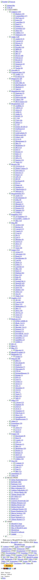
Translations (18, 563)
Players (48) (19, 56)
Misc (19, 557)
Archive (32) (19, 225)
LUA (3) (18, 139)
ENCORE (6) (20, 83)
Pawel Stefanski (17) (18, 517)
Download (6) (20, 363)
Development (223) (17, 104)
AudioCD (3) (19, 39)
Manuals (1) (19, 204)
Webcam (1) (19, 191)
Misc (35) (18, 269)
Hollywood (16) (20, 135)
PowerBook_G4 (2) (21, 333)
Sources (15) (19, 160)
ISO (4, 557)
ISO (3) (13, 344)
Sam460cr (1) (19, 338)
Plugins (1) (19, 450)
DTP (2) (18, 407)
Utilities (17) (19, 33)
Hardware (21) (16, 319)
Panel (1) (18, 24)
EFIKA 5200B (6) (21, 321)
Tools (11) (18, 162)
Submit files (11, 5)
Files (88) (14, 223)
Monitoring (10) (20, 448)
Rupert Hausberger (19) (19, 511)
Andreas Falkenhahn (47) (19, 490)
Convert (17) (19, 229)
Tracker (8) (19, 68)
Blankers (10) (19, 14)
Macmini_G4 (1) (20, 327)
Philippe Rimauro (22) (18, 503)
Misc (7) (18, 308)
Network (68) (15, 358)
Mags (12, 557)
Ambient (6, 547)
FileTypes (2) (19, 18)
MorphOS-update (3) (18, 352)
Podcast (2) (19, 58)
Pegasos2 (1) (19, 331)
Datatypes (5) (19, 93)
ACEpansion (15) (21, 216)
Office (30, 559)
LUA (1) (18, 430)
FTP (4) (17, 371)
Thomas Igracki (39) (18, 494)
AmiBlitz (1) (19, 106)
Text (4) (18, 294)
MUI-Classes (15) (21, 101)
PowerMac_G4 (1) (21, 335)
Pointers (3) (19, 26)
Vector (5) (18, 317)
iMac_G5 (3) (19, 325)
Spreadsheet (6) (20, 417)
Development (21, 551)
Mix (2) (17, 53)
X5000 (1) (18, 212)
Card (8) (18, 260)
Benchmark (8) (20, 436)
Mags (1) (14, 346)
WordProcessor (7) (21, 419)
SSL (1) (17, 386)
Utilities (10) (19, 459)
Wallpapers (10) (20, 35)
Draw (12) (18, 304)
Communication (6, 549)
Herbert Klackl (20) (17, 507)
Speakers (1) (19, 187)
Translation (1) (20, 457)
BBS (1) (18, 361)
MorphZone (15, 530)
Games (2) (18, 202)
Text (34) (14, 461)
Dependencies (6, 551)
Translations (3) (16, 473)
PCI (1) (17, 183)
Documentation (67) (17, 193)
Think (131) (19, 296)
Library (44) (19, 137)
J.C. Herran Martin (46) (19, 492)
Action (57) (19, 252)
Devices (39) (15, 164)
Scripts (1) (18, 356)
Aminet (13, 534)
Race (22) (18, 275)
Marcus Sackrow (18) (18, 513)
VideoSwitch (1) (20, 189)
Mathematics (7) (20, 306)
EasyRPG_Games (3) (22, 218)
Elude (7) (18, 81)
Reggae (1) (19, 152)
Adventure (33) (20, 254)
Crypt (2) (18, 233)
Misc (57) (14, 348)
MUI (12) (18, 147)
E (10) (17, 124)
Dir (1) (17, 235)
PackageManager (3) (22, 373)
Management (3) (20, 141)
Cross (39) (18, 120)
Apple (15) (19, 196)
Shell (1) (18, 432)
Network (20, 559)
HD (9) (17, 179)
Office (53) (15, 400)
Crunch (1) (19, 231)
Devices (34, 551)
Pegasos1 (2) (19, 329)
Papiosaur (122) (16, 484)
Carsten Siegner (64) (18, 486)
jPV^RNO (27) (16, 496)
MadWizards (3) (20, 85)
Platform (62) (19, 273)
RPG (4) (18, 279)
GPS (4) (18, 177)
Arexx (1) (18, 427)
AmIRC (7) (19, 74)
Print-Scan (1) (20, 413)
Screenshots (14, 561)
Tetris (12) (18, 292)
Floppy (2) (18, 175)
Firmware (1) (19, 444)
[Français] (11, 2)
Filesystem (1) (20, 170)
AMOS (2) (19, 108)
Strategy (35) (19, 290)
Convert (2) (19, 41)
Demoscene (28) (16, 78)
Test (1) (17, 392)
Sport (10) (18, 287)
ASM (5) (18, 112)
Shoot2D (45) (19, 283)
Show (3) (18, 244)
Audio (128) (15, 37)
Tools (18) (18, 248)
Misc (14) (18, 221)
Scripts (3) (14, 425)
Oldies (3, 561)
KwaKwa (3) (19, 76)
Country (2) (19, 440)
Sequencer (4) (20, 64)
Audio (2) (18, 114)
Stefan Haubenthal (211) (19, 480)
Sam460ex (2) (20, 340)
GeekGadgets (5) (21, 133)
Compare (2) (19, 463)
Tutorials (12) (19, 210)
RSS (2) (18, 377)
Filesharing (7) (20, 367)
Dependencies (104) (17, 91)
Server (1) (18, 384)
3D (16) (18, 300)
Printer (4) (18, 185)
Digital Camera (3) (21, 168)
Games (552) (15, 250)
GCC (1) (18, 131)
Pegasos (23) (19, 208)
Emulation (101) (16, 214)
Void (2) (18, 89)
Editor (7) (18, 264)
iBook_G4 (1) (20, 323)
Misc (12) (18, 51)
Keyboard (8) (19, 181)
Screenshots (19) (16, 423)
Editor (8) (18, 45)
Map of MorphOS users (19, 528)
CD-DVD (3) (19, 166)
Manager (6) (19, 239)
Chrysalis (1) (15, 70)
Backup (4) (19, 227)
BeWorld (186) (16, 482)
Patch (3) (18, 271)
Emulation (24, 553)
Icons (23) (18, 20)
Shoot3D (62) (19, 285)
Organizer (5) (19, 411)
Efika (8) (18, 200)
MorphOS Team (16, 524)
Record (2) (18, 60)
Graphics (19, 555)
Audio (17, 547)
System (34, 561)
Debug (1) (18, 122)
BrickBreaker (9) (21, 258)
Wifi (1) (17, 398)
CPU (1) (18, 442)
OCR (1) (18, 409)
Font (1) (18, 469)
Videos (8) (14, 475)
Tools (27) (18, 315)
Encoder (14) (19, 47)
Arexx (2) (18, 110)
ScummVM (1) (20, 281)
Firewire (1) (19, 173)
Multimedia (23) (16, 354)
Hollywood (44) (20, 97)
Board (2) (18, 256)
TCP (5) (18, 390)
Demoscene (21, 549)
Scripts (25, 561)
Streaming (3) (19, 388)
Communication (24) (18, 72)
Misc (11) (18, 471)
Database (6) (19, 404)
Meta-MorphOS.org (17, 526)
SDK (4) (18, 156)
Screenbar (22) (20, 28)
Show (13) (18, 415)
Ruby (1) (18, 154)
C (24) (17, 118)
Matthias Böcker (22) (18, 505)
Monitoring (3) (20, 145)
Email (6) (18, 365)
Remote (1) (19, 375)
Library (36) (19, 99)
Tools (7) (18, 66)
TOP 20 (9, 7)
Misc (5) (18, 143)
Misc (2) (18, 446)
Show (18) (18, 310)
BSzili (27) (14, 498)
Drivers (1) (19, 43)
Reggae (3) (19, 452)
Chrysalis (28, 547)
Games (8, 555)
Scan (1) (18, 379)
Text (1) (18, 246)
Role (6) (18, 277)
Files (35, 553)
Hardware (31, 555)
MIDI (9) (18, 49)
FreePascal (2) (20, 129)
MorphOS (14, 542)
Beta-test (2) (19, 350)
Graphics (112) (16, 298)
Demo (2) (18, 262)
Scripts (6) (18, 62)
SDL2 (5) (18, 158)
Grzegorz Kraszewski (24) (20, 501)
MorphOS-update (32, 557)
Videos (28, 563)
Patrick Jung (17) (16, 515)
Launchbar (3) (20, 22)
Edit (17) (18, 467)
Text (7, 563)
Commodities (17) (21, 16)
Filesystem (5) (20, 369)
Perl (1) (17, 150)
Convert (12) (19, 402)
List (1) (17, 237)
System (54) (15, 434)
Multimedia (8, 559)
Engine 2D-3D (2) (21, 127)
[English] (4, 2)
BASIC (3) (19, 116)
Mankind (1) (19, 87)
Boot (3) (18, 438)
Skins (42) (18, 30)
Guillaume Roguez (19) (19, 509)
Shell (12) (18, 455)
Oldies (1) (14, 421)
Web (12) (18, 396)
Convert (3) (19, 465)
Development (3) (21, 198)
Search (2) (18, 241)
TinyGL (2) (19, 313)
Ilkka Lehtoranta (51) (18, 488)
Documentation (11, 553)
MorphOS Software (17, 532)
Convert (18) (19, 302)
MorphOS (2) (19, 206)
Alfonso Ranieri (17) (18, 519)
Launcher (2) (19, 267)
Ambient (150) (16, 12)
